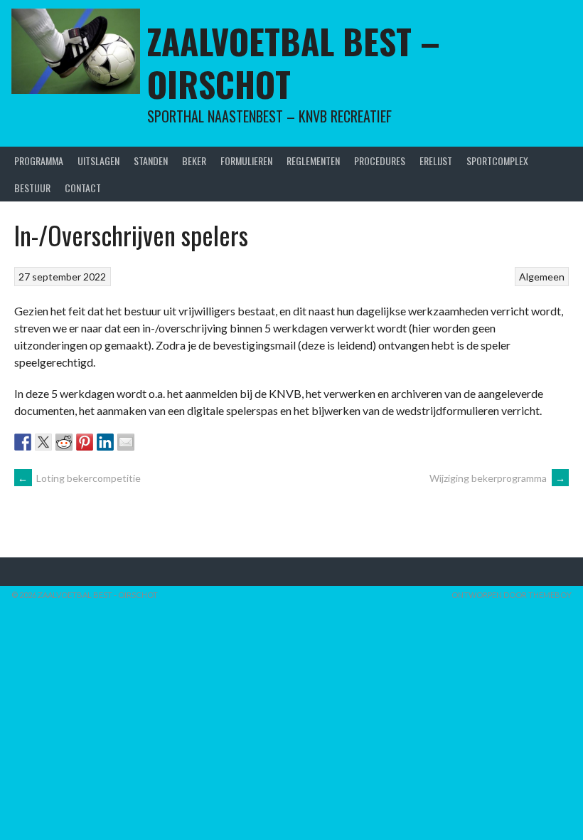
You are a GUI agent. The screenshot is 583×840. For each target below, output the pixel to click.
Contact (83, 187)
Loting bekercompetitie (79, 478)
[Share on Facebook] (22, 442)
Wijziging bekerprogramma (497, 478)
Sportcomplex (497, 160)
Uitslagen (98, 160)
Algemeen (542, 277)
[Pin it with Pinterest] (84, 442)
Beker (194, 160)
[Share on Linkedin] (105, 442)
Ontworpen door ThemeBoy (511, 594)
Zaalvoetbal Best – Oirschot (293, 62)
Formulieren (246, 160)
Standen (151, 160)
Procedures (379, 160)
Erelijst (435, 160)
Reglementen (313, 160)
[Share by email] (125, 442)
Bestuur (32, 187)
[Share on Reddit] (64, 442)
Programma (38, 160)
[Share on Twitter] (43, 442)
